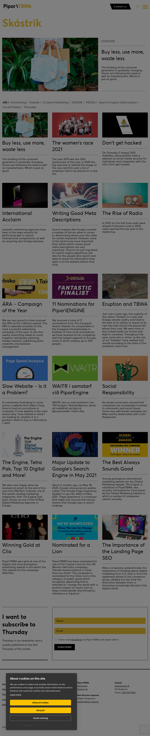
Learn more (15, 694)
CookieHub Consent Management (46, 725)
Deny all (40, 710)
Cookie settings (40, 718)
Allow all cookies (40, 702)
